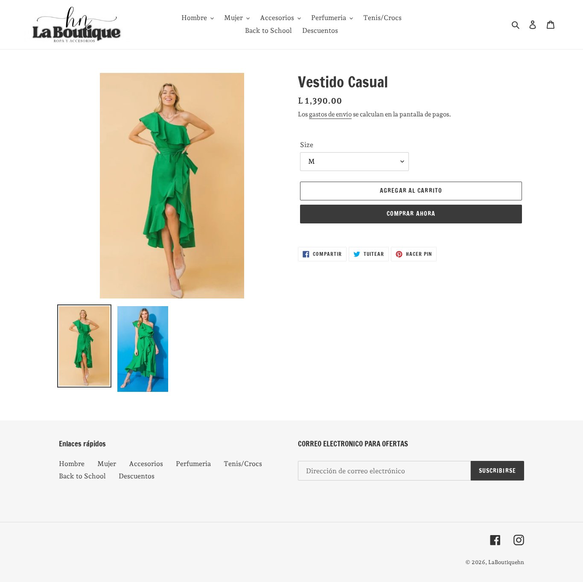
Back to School (82, 476)
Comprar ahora (411, 213)
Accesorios (146, 464)
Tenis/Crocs (243, 464)
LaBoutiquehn (506, 562)
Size (306, 145)
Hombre (72, 464)
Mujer (106, 464)
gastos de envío (330, 114)
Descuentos (136, 476)
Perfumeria (193, 464)
